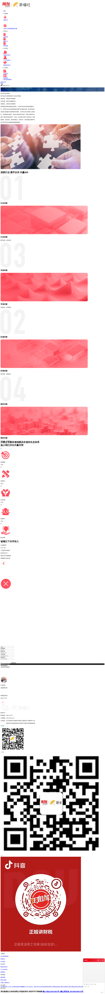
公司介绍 (5, 73)
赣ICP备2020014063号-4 (52, 991)
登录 (2, 83)
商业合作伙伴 (6, 55)
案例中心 (5, 41)
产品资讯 (5, 36)
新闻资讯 (5, 78)
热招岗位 (3, 972)
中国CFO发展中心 (5, 982)
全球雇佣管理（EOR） (6, 986)
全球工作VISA (37, 986)
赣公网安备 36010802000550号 (72, 991)
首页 (4, 11)
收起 (4, 988)
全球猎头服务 (15, 986)
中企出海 (3, 961)
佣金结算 (57, 986)
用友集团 (3, 977)
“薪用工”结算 (51, 986)
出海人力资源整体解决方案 (10, 28)
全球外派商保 (44, 986)
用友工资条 (3, 979)
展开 (2, 988)
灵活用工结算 (62, 986)
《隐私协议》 (14, 662)
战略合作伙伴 (6, 65)
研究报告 (5, 45)
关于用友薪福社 (5, 956)
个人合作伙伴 (6, 60)
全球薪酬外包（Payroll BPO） (26, 986)
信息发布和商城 (7, 79)
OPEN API (3, 82)
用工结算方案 (69, 986)
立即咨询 (3, 90)
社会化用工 (83, 986)
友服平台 (5, 19)
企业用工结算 (76, 986)
